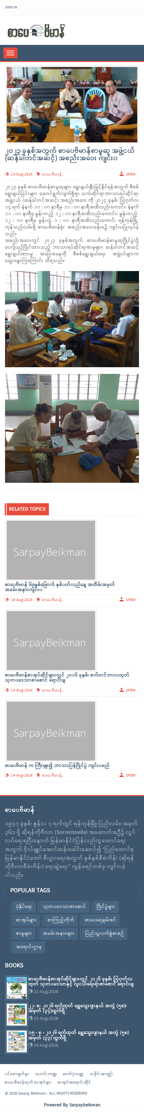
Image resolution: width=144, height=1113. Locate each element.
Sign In (11, 7)
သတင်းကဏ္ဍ (46, 1074)
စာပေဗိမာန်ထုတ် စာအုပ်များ (28, 1082)
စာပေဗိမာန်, (52, 600)
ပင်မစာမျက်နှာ (17, 1074)
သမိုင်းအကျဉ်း (102, 1074)
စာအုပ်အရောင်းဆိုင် (74, 1082)
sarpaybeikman (37, 31)
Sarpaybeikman (84, 1105)
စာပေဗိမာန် (52, 174)
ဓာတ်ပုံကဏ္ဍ (73, 1074)
